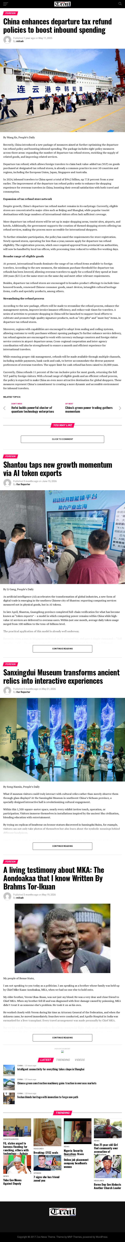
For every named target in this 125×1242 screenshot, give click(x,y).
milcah (20, 41)
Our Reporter (23, 484)
